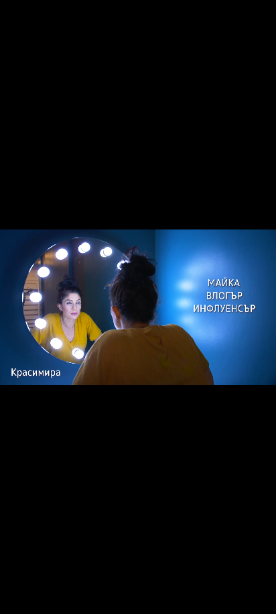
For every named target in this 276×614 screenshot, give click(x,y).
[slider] (45, 578)
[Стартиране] (22, 596)
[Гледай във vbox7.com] (251, 596)
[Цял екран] (223, 596)
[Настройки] (250, 23)
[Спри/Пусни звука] (50, 596)
